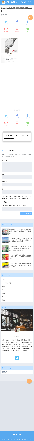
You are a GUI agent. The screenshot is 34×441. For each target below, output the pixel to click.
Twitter (17, 361)
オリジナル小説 (6, 283)
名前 (3, 174)
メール (4, 181)
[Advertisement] (17, 86)
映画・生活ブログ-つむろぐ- (19, 2)
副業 (3, 286)
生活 (3, 300)
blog (3, 279)
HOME (18, 434)
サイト (4, 189)
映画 (3, 293)
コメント (4, 161)
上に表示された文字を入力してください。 (14, 205)
